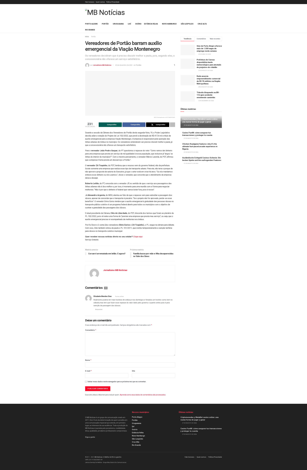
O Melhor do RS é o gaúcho (112, 457)
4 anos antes (119, 296)
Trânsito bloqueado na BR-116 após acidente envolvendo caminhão (208, 95)
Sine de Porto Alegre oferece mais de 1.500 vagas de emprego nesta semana (209, 48)
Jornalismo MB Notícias (102, 65)
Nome (88, 360)
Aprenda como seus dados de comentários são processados (142, 395)
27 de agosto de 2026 (190, 125)
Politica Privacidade (112, 2)
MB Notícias (98, 457)
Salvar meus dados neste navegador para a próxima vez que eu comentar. (117, 382)
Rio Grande (90, 30)
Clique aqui (137, 236)
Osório (138, 24)
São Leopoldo (187, 24)
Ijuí (129, 24)
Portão (105, 24)
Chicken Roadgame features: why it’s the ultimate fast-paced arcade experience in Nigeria (199, 146)
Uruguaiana (118, 24)
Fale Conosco (89, 2)
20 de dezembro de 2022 (124, 65)
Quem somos (100, 2)
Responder (98, 309)
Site (133, 371)
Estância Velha (151, 24)
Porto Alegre (91, 24)
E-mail (88, 371)
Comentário (90, 330)
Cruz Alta (202, 24)
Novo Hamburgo (169, 24)
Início (87, 36)
